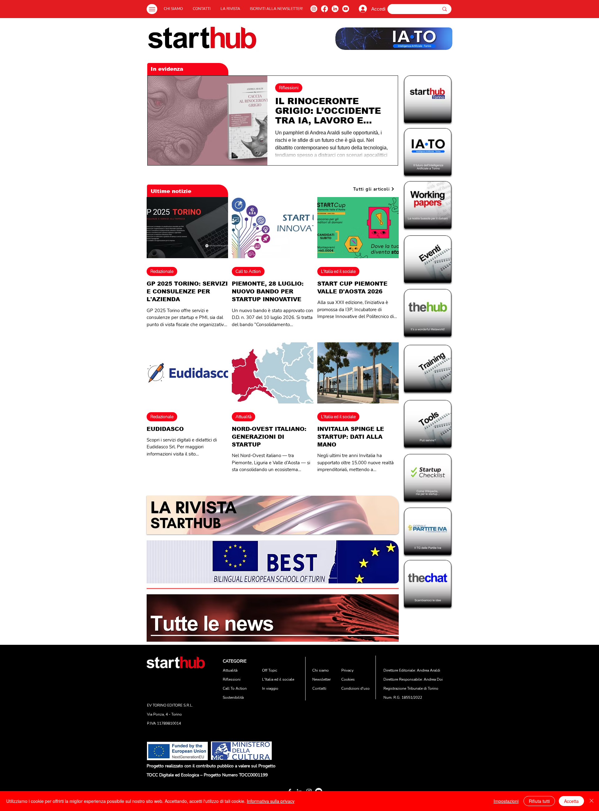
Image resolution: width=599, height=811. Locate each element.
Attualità (243, 417)
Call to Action (248, 271)
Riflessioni (289, 88)
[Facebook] (324, 8)
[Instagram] (313, 8)
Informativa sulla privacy (271, 801)
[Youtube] (345, 8)
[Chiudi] (591, 801)
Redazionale (161, 271)
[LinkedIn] (335, 8)
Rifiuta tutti (539, 801)
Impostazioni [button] (506, 801)
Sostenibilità (233, 697)
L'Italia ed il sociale (338, 271)
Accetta (571, 801)
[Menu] (152, 9)
